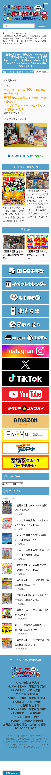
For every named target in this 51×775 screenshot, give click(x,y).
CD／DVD (29, 72)
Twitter (29, 156)
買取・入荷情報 (8, 72)
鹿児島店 (20, 72)
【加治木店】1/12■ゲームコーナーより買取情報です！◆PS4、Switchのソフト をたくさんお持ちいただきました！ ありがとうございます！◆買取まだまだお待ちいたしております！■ (37, 204)
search (42, 26)
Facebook (15, 156)
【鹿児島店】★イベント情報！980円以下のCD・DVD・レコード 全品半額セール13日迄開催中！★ (14, 214)
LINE (40, 156)
